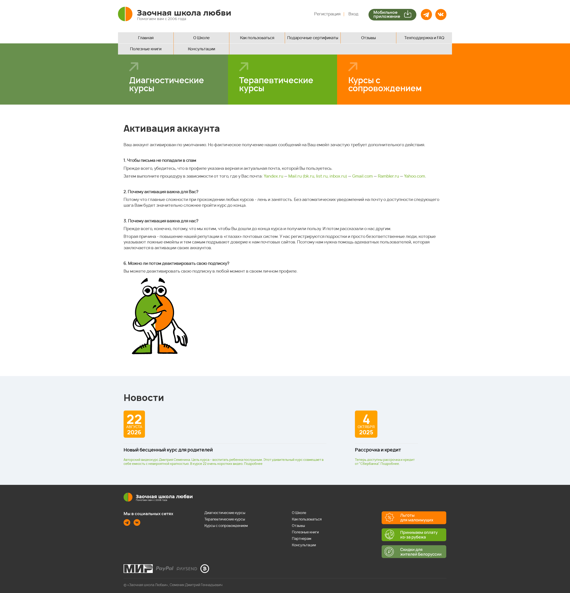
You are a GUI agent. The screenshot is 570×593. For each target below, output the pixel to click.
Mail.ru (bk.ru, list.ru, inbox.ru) (317, 176)
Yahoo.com (414, 176)
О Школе (201, 38)
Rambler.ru (388, 176)
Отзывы (368, 38)
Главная (146, 38)
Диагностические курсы (166, 85)
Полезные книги (145, 49)
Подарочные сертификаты (312, 38)
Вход (353, 14)
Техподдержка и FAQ (424, 38)
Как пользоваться (257, 38)
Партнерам (301, 538)
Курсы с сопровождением (385, 85)
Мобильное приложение (386, 15)
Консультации (201, 49)
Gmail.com (362, 176)
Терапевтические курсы (276, 85)
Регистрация (327, 14)
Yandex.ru (273, 176)
